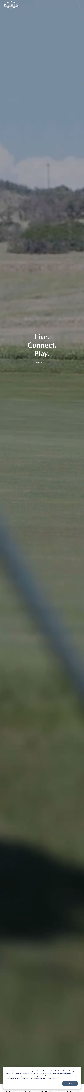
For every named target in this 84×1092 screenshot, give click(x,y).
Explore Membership (42, 362)
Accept (70, 1083)
